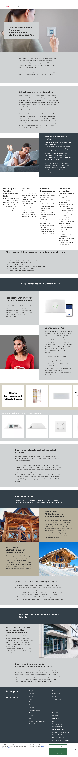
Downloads (32, 707)
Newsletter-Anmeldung (35, 710)
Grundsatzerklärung (58, 737)
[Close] (75, 749)
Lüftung (54, 696)
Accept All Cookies (58, 753)
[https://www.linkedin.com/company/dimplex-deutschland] (10, 697)
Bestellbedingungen (58, 729)
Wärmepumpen (56, 699)
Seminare (31, 702)
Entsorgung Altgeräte (58, 724)
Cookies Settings (58, 746)
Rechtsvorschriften (57, 726)
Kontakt (31, 696)
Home (7, 6)
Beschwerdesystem (58, 735)
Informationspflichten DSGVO (60, 732)
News (30, 699)
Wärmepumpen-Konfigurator (37, 721)
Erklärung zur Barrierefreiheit (60, 740)
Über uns (31, 693)
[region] (39, 750)
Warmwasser (56, 693)
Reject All (58, 750)
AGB (53, 721)
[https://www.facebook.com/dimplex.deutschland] (7, 697)
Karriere (31, 704)
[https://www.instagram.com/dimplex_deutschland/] (17, 697)
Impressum (55, 715)
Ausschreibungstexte (35, 724)
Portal (31, 718)
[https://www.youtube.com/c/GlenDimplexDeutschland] (14, 697)
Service (31, 715)
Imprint (8, 747)
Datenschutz (55, 718)
